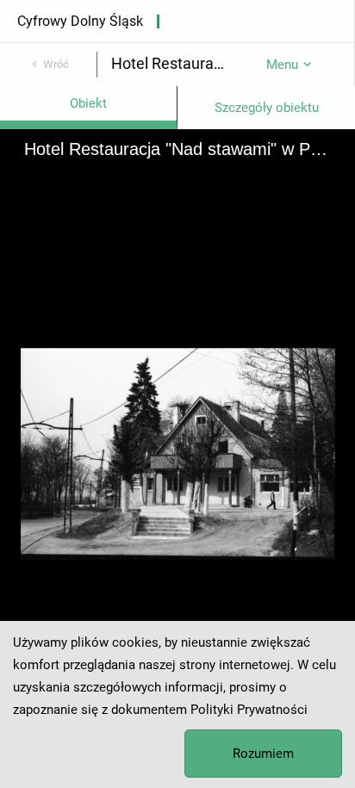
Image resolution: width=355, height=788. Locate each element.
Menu (282, 64)
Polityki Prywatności (249, 709)
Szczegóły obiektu (267, 107)
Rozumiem (263, 753)
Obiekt (88, 103)
